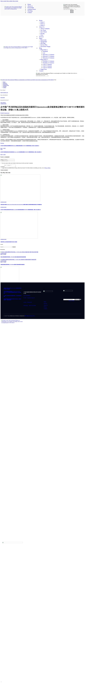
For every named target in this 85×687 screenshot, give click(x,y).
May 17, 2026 (3, 261)
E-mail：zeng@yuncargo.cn (29, 297)
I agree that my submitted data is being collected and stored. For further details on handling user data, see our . (26, 167)
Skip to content (3, 1)
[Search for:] (6, 246)
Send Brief (2, 97)
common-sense (3, 103)
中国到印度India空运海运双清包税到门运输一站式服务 (8, 241)
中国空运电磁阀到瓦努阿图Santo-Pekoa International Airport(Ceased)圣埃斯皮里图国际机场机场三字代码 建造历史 (12, 292)
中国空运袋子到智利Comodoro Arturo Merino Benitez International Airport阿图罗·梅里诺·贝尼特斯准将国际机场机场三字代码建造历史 (21, 204)
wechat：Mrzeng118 (28, 302)
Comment (2, 166)
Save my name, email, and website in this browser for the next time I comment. (17, 163)
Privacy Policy (47, 167)
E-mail (1, 160)
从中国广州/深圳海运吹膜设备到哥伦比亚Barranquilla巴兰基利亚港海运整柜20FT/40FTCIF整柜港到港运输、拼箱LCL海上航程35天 (20, 209)
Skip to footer (15, 1)
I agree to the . (69, 300)
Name (1, 159)
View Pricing (3, 102)
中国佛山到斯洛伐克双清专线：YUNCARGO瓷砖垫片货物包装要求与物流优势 (12, 264)
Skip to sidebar (10, 1)
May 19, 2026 (3, 254)
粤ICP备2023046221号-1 (30, 315)
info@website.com (4, 92)
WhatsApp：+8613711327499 (30, 305)
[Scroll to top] (1, 681)
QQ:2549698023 (27, 295)
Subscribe (77, 299)
